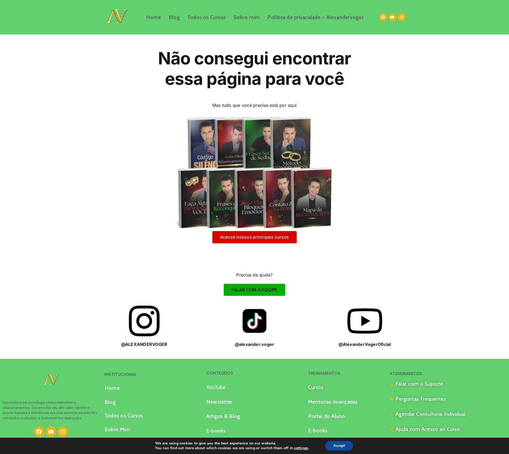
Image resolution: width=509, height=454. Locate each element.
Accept (339, 445)
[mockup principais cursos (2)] (254, 172)
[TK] (254, 321)
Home (153, 17)
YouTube (216, 387)
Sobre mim (247, 17)
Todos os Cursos (206, 17)
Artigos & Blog (223, 416)
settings (301, 448)
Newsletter (219, 402)
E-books (216, 430)
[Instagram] (402, 17)
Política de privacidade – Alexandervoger (315, 17)
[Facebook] (383, 17)
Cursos (316, 387)
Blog (174, 17)
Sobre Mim (117, 429)
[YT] (365, 321)
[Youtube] (392, 17)
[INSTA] (144, 321)
